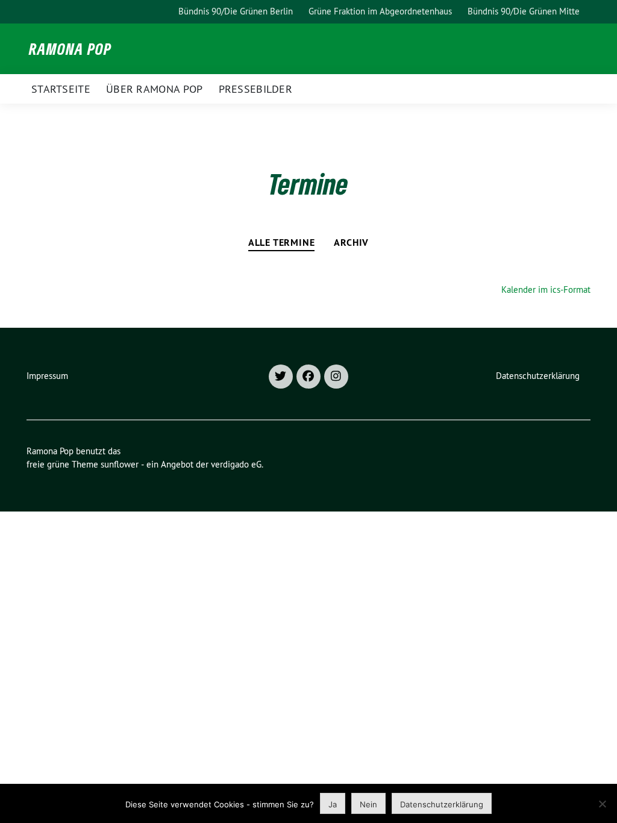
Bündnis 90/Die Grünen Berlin (235, 11)
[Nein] (602, 804)
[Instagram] (336, 377)
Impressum (47, 375)
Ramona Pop (70, 49)
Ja (332, 804)
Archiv (351, 242)
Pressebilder (256, 89)
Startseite (60, 89)
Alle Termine (281, 242)
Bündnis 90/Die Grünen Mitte (524, 11)
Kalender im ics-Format (545, 289)
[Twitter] (281, 377)
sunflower (120, 464)
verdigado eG (236, 464)
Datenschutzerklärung (538, 375)
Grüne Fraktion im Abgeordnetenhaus (380, 11)
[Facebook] (308, 377)
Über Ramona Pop (154, 89)
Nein (368, 804)
